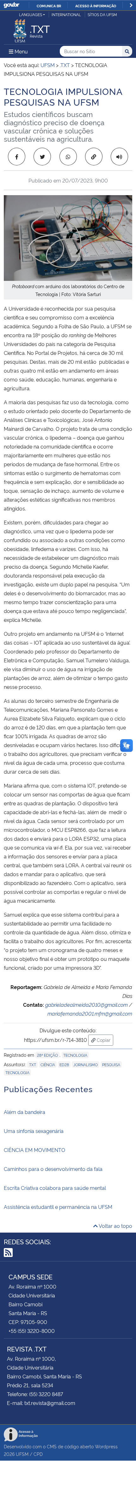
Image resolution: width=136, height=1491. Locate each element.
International (66, 14)
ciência (47, 1064)
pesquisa (111, 1064)
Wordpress (106, 1446)
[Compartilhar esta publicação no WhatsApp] (68, 156)
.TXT (32, 1064)
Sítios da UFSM (102, 14)
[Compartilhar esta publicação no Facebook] (16, 156)
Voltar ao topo (115, 1225)
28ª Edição (47, 1055)
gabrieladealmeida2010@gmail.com (86, 1004)
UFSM (22, 1454)
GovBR (11, 5)
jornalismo (85, 1064)
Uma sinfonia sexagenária (34, 1130)
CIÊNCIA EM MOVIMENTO (34, 1149)
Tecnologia (75, 1055)
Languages (30, 14)
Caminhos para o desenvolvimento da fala (53, 1168)
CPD (38, 1454)
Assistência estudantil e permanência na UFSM (58, 1206)
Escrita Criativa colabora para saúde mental (55, 1187)
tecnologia (17, 1072)
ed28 (64, 1064)
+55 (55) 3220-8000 (32, 1330)
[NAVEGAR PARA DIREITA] (131, 5)
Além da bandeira (24, 1111)
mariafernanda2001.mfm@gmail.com (89, 1013)
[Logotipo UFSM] (20, 29)
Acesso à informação (95, 5)
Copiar (104, 1039)
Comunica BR (49, 5)
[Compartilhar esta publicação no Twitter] (42, 156)
